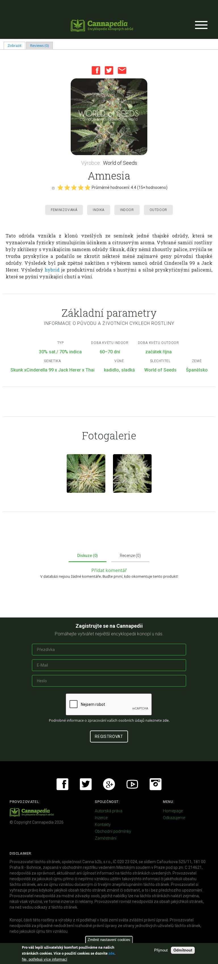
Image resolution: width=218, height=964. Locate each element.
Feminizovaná (64, 210)
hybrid (52, 270)
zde (111, 953)
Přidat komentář (109, 570)
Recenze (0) (130, 555)
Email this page (122, 70)
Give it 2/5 (67, 187)
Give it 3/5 (74, 187)
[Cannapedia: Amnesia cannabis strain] (109, 116)
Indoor (127, 210)
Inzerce (101, 817)
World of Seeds (120, 163)
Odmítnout (182, 950)
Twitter (109, 70)
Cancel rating (53, 188)
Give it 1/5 (60, 187)
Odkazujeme (174, 817)
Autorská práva (108, 811)
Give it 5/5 (87, 187)
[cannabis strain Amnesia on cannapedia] (86, 473)
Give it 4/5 (80, 187)
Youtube (132, 784)
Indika (98, 210)
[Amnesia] (132, 473)
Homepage (173, 811)
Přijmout (161, 950)
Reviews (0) (39, 45)
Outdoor (158, 210)
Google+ (109, 784)
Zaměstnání (105, 838)
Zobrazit (17, 45)
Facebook (96, 70)
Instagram (155, 784)
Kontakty (103, 824)
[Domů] (102, 25)
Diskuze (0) (87, 555)
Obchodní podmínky (113, 831)
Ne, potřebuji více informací (44, 959)
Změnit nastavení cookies (109, 940)
